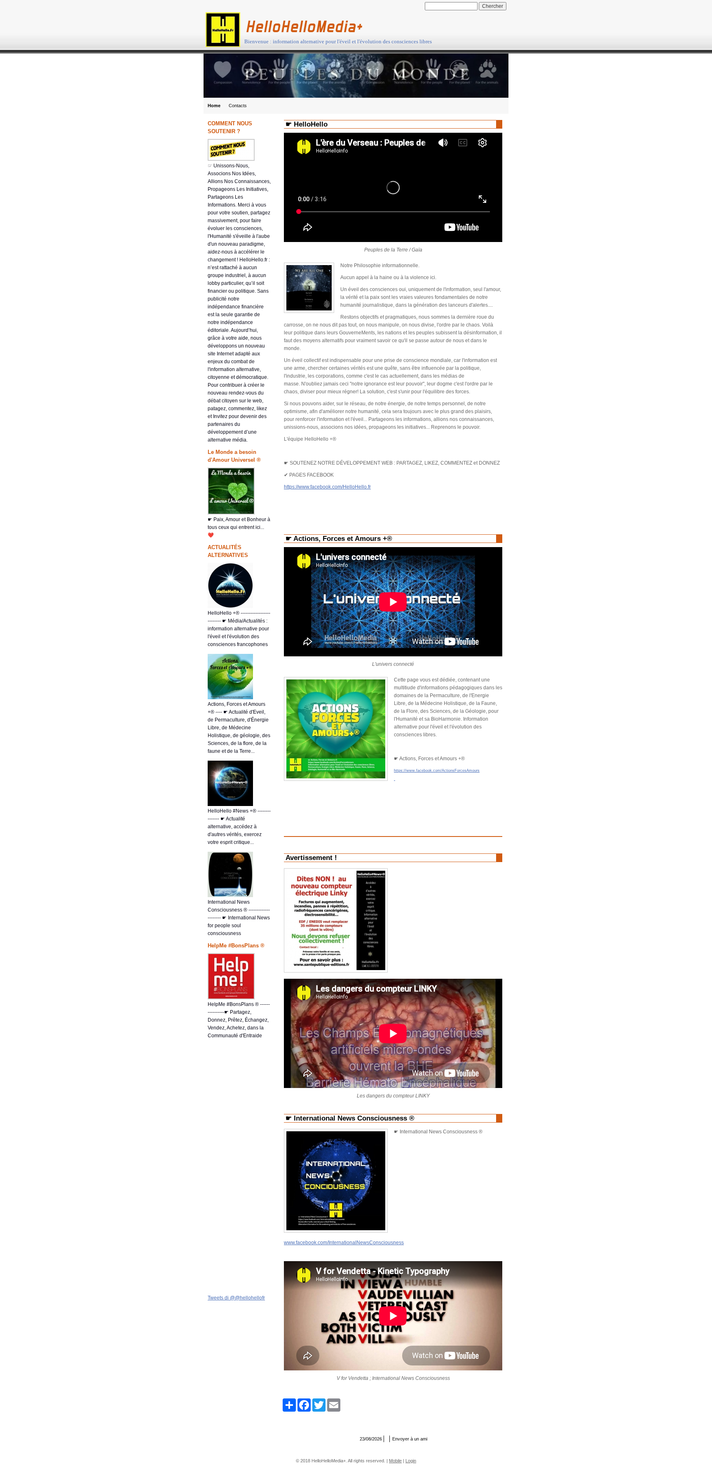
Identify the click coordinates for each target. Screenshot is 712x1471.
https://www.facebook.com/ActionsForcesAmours (437, 770)
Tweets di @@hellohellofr (236, 1298)
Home (214, 105)
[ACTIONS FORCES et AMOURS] (394, 778)
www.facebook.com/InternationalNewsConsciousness (344, 1242)
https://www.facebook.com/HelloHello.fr (327, 487)
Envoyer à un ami (409, 1438)
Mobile (395, 1460)
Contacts (238, 105)
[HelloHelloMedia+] (223, 29)
